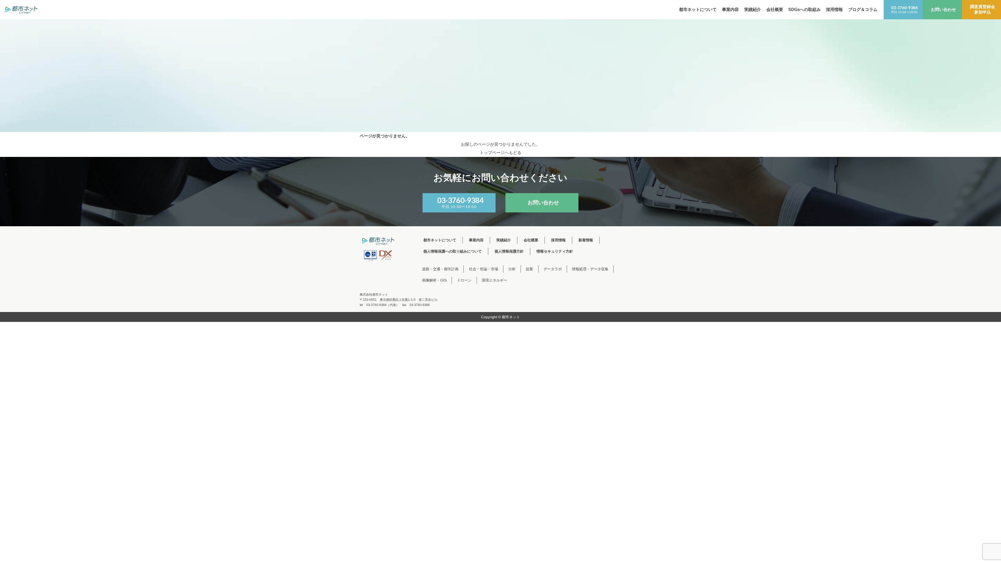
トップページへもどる (500, 152)
